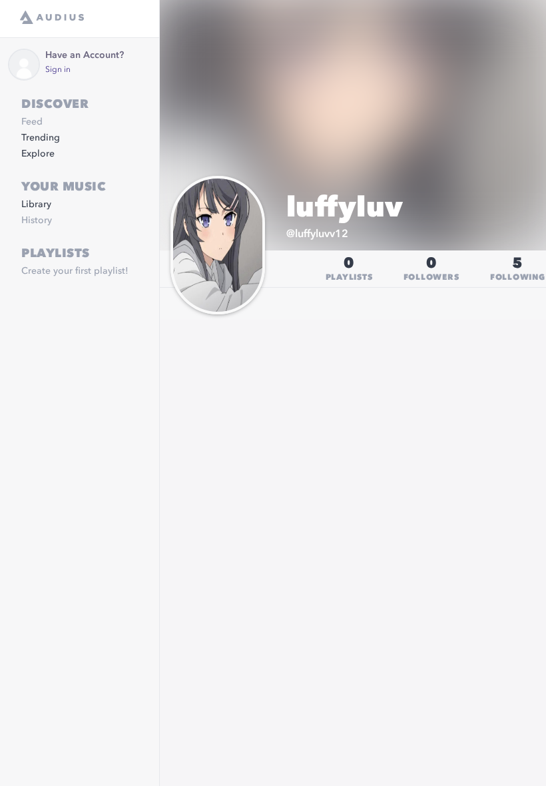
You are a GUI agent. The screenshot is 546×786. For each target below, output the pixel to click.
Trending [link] (40, 138)
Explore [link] (38, 154)
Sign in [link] (58, 70)
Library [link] (36, 204)
